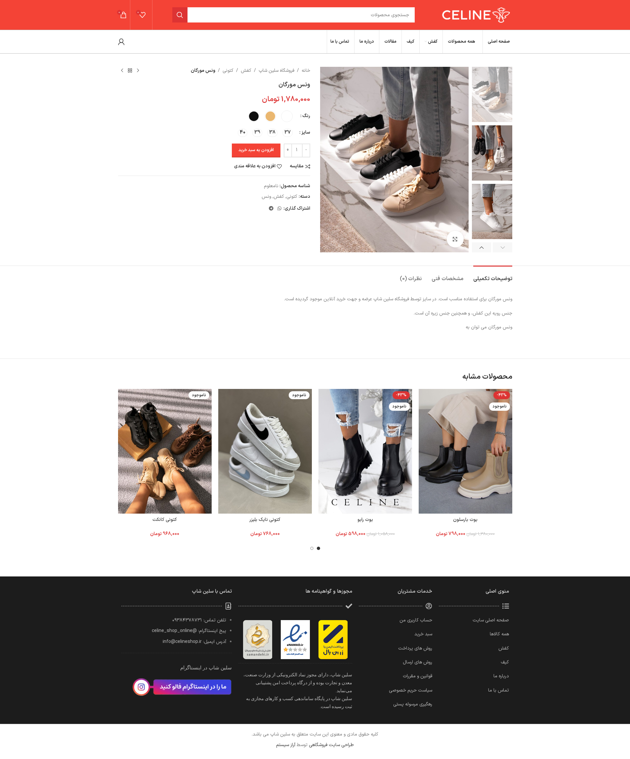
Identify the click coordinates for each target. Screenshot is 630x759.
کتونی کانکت (164, 519)
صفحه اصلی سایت (491, 620)
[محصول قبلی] (138, 71)
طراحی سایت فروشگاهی (331, 744)
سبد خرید (423, 634)
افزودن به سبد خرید (256, 150)
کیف (505, 662)
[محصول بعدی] (122, 71)
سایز (305, 132)
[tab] (492, 276)
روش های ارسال (417, 662)
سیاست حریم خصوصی (410, 690)
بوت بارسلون (465, 519)
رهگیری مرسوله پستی (412, 704)
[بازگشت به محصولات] (130, 71)
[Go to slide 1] (318, 548)
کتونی (228, 70)
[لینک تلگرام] (271, 209)
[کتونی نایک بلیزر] (265, 451)
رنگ (306, 115)
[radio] (287, 116)
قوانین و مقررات (417, 676)
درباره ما (501, 676)
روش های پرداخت (415, 648)
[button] (502, 247)
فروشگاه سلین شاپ (276, 70)
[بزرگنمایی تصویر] (455, 239)
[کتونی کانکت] (165, 451)
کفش (246, 70)
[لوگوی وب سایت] (475, 14)
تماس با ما (498, 690)
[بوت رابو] (365, 451)
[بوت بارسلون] (465, 451)
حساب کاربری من (415, 620)
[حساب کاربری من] (121, 41)
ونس (266, 196)
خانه (306, 70)
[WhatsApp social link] (279, 209)
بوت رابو (365, 519)
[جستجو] (180, 14)
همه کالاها (499, 634)
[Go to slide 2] (312, 548)
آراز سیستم (285, 744)
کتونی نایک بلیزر (264, 519)
